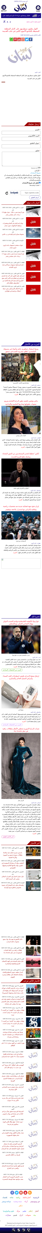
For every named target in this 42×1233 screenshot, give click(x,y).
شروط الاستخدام (35, 173)
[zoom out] (10, 21)
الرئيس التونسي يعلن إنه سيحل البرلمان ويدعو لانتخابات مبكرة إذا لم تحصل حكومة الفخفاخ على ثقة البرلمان (12, 1146)
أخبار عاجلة (29, 22)
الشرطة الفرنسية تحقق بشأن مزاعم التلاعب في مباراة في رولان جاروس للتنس (13, 1114)
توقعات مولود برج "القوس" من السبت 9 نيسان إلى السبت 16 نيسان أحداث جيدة (12, 1012)
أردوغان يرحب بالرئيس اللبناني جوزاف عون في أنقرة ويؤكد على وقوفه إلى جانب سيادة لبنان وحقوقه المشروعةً (13, 990)
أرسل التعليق (35, 197)
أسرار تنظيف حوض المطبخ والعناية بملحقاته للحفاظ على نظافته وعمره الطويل (12, 974)
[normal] (7, 21)
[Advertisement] (21, 103)
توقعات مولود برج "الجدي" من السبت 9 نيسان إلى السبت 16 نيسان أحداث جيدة (13, 1023)
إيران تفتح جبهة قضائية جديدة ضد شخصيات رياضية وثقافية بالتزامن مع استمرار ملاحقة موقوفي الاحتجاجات (21, 509)
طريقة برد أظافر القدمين (13, 1155)
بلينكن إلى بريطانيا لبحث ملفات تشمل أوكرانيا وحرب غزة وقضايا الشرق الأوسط (13, 1078)
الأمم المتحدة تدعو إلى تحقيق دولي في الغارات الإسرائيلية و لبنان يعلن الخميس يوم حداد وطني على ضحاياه (12, 1001)
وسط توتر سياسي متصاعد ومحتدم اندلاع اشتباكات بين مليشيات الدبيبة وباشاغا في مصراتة (13, 1034)
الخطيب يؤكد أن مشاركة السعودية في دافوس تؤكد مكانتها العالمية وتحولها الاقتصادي (13, 865)
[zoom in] (4, 21)
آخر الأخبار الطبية (8, 837)
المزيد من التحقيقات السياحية (12, 670)
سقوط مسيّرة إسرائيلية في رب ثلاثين (13, 234)
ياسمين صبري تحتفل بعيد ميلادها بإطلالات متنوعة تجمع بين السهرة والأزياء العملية (12, 855)
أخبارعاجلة (37, 22)
